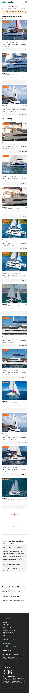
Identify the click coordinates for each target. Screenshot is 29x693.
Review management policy (9, 633)
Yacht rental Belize (7, 600)
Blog (4, 635)
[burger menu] (23, 2)
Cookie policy (6, 625)
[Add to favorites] (26, 22)
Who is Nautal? (6, 622)
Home (3, 8)
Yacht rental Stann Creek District (10, 596)
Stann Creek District (16, 8)
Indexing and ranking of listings (10, 630)
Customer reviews (7, 643)
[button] (14, 38)
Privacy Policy (6, 624)
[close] (25, 12)
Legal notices (6, 629)
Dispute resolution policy (8, 632)
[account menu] (26, 2)
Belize (11, 8)
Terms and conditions (7, 627)
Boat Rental (7, 8)
